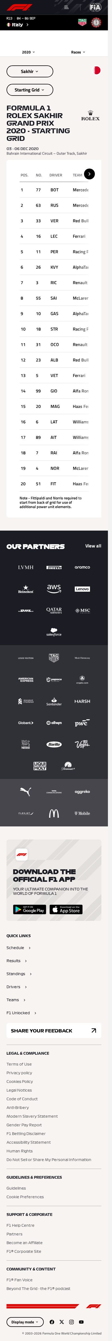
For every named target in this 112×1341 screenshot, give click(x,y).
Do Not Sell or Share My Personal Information (49, 1160)
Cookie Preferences (25, 1197)
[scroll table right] (89, 174)
